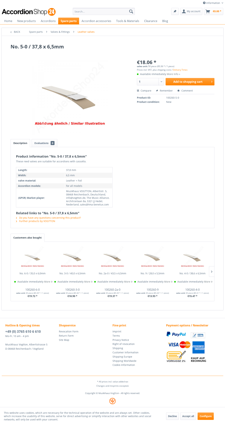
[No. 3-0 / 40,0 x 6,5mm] (72, 257)
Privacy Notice (120, 340)
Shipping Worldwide (124, 360)
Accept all (188, 416)
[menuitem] (104, 11)
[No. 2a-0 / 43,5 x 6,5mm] (112, 257)
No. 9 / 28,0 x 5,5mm (152, 273)
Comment (187, 90)
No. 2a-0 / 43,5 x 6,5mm (112, 273)
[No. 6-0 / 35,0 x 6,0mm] (32, 257)
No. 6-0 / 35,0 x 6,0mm (33, 273)
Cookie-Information (123, 365)
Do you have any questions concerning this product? (49, 217)
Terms (116, 335)
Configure (206, 416)
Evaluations (43, 143)
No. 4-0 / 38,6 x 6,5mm (192, 273)
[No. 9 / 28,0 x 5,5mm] (152, 257)
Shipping (117, 348)
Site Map (64, 340)
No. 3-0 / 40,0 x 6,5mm (72, 273)
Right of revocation (123, 344)
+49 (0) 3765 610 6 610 (23, 331)
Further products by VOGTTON (36, 221)
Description (20, 143)
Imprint (116, 331)
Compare (145, 90)
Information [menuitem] (213, 3)
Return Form (66, 335)
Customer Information (125, 352)
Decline (172, 416)
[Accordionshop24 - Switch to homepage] (29, 12)
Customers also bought (27, 237)
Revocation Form (68, 331)
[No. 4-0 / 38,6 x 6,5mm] (192, 257)
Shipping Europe (122, 356)
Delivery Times (180, 69)
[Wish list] (175, 11)
